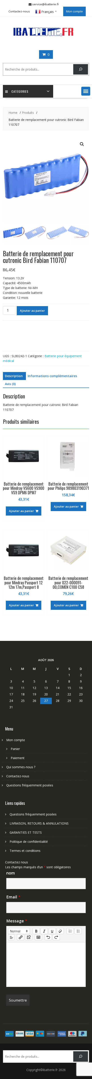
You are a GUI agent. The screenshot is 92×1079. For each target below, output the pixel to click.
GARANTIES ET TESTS (26, 832)
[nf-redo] (56, 937)
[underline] (52, 931)
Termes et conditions (25, 851)
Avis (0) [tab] (10, 384)
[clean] (60, 931)
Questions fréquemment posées (29, 785)
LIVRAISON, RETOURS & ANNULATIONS (39, 823)
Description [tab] (14, 376)
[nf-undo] (48, 937)
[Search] (80, 69)
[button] (85, 91)
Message (16, 920)
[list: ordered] (70, 931)
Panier (15, 749)
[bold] (36, 931)
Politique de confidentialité (29, 841)
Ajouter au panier (32, 311)
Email (13, 897)
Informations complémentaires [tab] (52, 376)
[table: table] (38, 937)
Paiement (18, 758)
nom (10, 873)
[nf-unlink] (28, 937)
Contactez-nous (19, 11)
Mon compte (74, 11)
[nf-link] (20, 937)
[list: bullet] (78, 931)
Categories (19, 91)
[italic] (44, 931)
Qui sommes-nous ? (20, 767)
